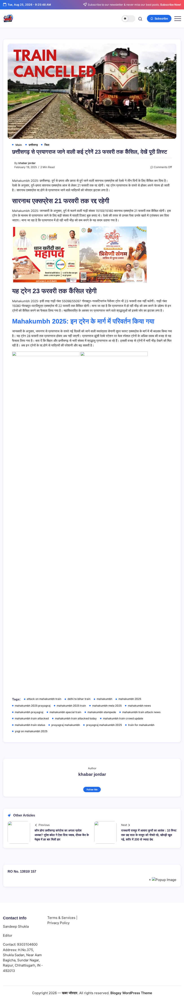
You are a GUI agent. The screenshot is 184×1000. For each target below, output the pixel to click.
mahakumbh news (139, 705)
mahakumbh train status (30, 725)
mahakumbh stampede (102, 712)
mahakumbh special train (65, 712)
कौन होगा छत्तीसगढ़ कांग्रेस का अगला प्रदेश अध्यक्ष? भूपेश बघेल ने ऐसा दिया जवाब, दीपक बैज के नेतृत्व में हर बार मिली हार (62, 835)
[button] (128, 18)
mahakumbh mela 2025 (107, 705)
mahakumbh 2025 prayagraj (32, 705)
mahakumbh (104, 699)
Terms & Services (61, 918)
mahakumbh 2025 (129, 699)
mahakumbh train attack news (141, 712)
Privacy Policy (58, 923)
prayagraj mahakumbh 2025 (104, 725)
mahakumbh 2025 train (71, 705)
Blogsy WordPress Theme (131, 993)
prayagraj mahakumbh (65, 725)
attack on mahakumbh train (44, 699)
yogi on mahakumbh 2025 (31, 731)
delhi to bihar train (79, 699)
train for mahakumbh (141, 725)
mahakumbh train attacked (32, 718)
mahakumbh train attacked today (76, 718)
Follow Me (92, 789)
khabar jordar (27, 163)
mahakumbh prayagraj (29, 712)
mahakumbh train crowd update (123, 718)
